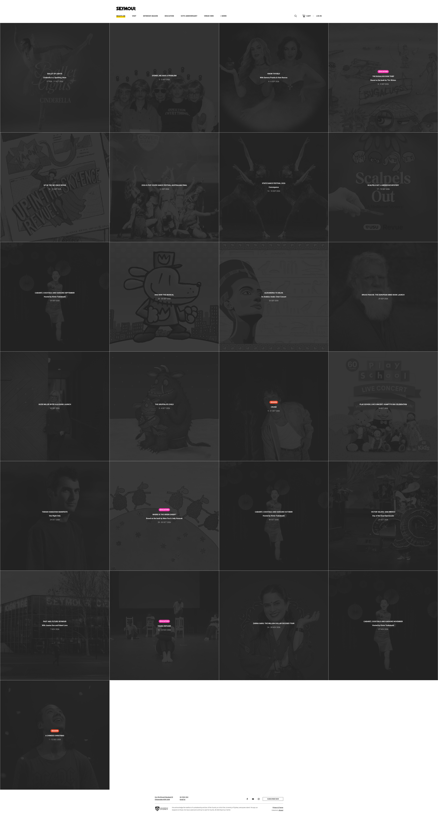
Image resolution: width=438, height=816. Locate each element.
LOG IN (319, 16)
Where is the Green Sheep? (164, 515)
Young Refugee (164, 626)
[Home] (126, 8)
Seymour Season (150, 16)
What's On (120, 16)
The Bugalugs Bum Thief (383, 76)
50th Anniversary (189, 16)
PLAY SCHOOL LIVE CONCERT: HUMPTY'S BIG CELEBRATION (383, 404)
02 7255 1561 (184, 797)
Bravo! (281, 810)
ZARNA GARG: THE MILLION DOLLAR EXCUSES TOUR (273, 623)
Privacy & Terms (278, 807)
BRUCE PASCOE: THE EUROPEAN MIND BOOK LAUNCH (383, 295)
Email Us (182, 799)
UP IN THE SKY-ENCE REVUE (55, 185)
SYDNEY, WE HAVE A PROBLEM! (164, 76)
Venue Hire (209, 16)
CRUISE (274, 407)
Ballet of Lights (54, 74)
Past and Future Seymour (54, 621)
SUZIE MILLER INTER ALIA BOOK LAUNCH (55, 404)
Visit (134, 16)
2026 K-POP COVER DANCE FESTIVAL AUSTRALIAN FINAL (164, 185)
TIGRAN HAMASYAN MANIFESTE (55, 512)
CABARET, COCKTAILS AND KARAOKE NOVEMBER (383, 621)
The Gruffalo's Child (164, 404)
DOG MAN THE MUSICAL (164, 295)
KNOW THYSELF (273, 74)
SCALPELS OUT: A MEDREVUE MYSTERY (383, 185)
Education (169, 16)
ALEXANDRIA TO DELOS (273, 293)
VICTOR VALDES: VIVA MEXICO (383, 512)
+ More (223, 16)
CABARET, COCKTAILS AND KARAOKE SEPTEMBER (55, 293)
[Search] (295, 16)
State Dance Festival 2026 (273, 183)
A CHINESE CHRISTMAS (54, 736)
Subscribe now (273, 799)
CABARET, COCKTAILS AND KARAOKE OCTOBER (274, 512)
